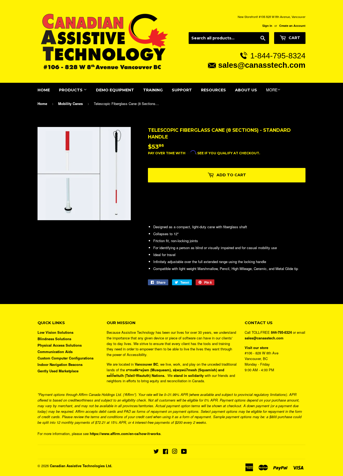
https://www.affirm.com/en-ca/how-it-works (125, 433)
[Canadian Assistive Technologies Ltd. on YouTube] (184, 452)
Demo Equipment (115, 90)
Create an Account (292, 26)
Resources (213, 90)
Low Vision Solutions (55, 332)
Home (44, 90)
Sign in (267, 26)
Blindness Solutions (54, 338)
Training (153, 90)
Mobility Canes (70, 103)
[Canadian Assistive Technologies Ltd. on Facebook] (165, 452)
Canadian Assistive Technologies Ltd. (81, 465)
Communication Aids (55, 351)
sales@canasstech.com (261, 65)
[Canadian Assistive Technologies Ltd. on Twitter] (156, 452)
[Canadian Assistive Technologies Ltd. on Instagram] (174, 452)
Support (182, 90)
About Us (246, 90)
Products (71, 90)
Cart (294, 37)
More (271, 89)
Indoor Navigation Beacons (60, 364)
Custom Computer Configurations (66, 358)
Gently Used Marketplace (58, 370)
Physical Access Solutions (60, 345)
